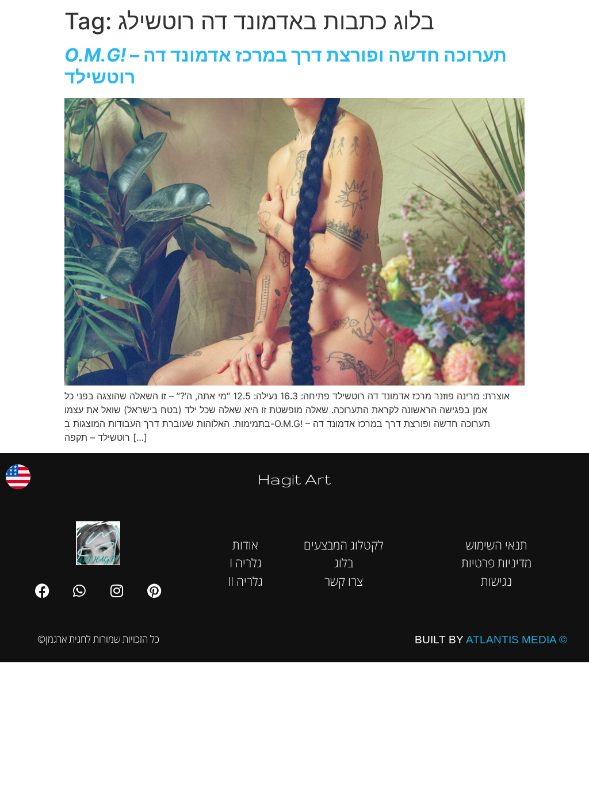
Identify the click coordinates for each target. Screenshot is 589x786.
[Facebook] (42, 591)
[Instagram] (116, 591)
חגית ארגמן (564, 16)
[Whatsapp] (79, 591)
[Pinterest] (154, 591)
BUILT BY (491, 640)
